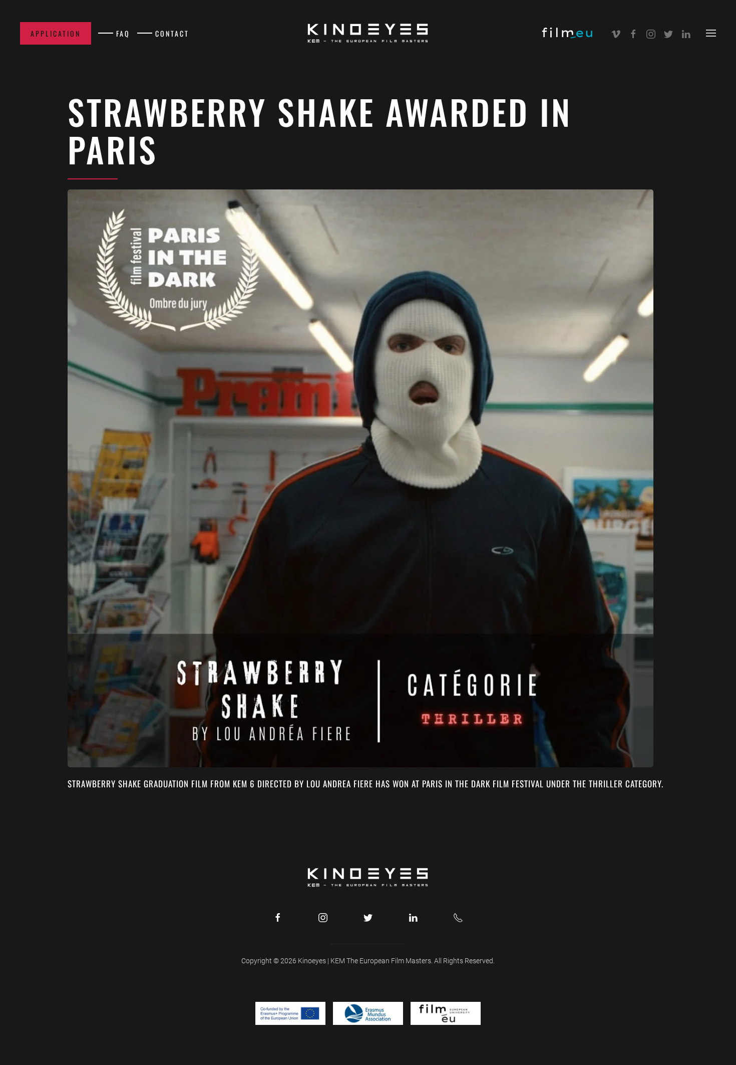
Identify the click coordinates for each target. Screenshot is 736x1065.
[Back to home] (368, 33)
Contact (172, 33)
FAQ (123, 33)
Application (56, 33)
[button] (711, 33)
